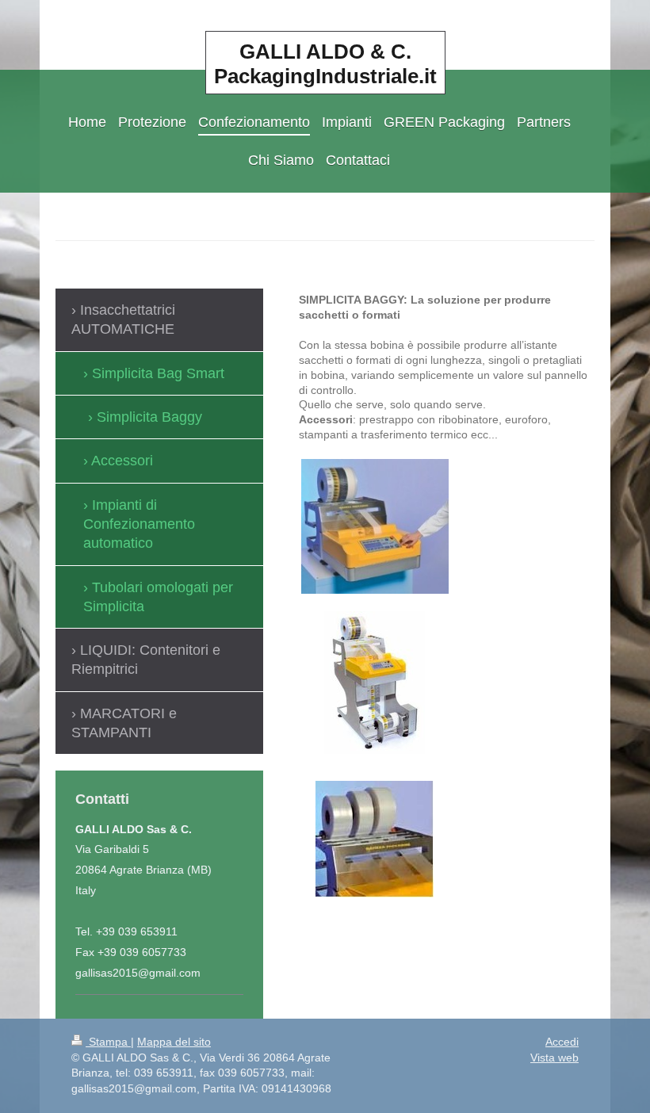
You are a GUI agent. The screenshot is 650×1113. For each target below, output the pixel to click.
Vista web (554, 1057)
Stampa (108, 1041)
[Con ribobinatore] (374, 682)
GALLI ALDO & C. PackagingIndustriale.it (325, 64)
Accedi (562, 1041)
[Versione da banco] (375, 527)
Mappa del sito (174, 1041)
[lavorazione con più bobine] (374, 839)
